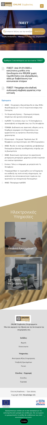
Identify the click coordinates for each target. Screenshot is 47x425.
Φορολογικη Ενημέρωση (26, 36)
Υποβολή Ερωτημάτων (23, 362)
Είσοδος (23, 378)
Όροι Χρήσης (31, 391)
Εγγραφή (23, 382)
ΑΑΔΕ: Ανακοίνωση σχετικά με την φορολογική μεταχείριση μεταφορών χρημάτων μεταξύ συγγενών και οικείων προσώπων (25, 157)
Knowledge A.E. (29, 395)
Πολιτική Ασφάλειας (18, 391)
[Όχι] (44, 417)
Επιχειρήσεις (40, 36)
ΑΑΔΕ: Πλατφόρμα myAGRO (15, 183)
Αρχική (23, 343)
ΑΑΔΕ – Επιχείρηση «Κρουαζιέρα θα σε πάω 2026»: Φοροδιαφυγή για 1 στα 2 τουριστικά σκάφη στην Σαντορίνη (24, 107)
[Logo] (23, 320)
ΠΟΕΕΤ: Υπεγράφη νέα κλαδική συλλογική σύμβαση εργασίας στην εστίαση (24, 90)
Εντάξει (24, 421)
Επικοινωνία (23, 347)
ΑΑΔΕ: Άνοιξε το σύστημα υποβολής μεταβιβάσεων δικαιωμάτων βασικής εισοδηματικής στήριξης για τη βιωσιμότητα (24, 148)
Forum (23, 366)
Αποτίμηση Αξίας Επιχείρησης (23, 358)
